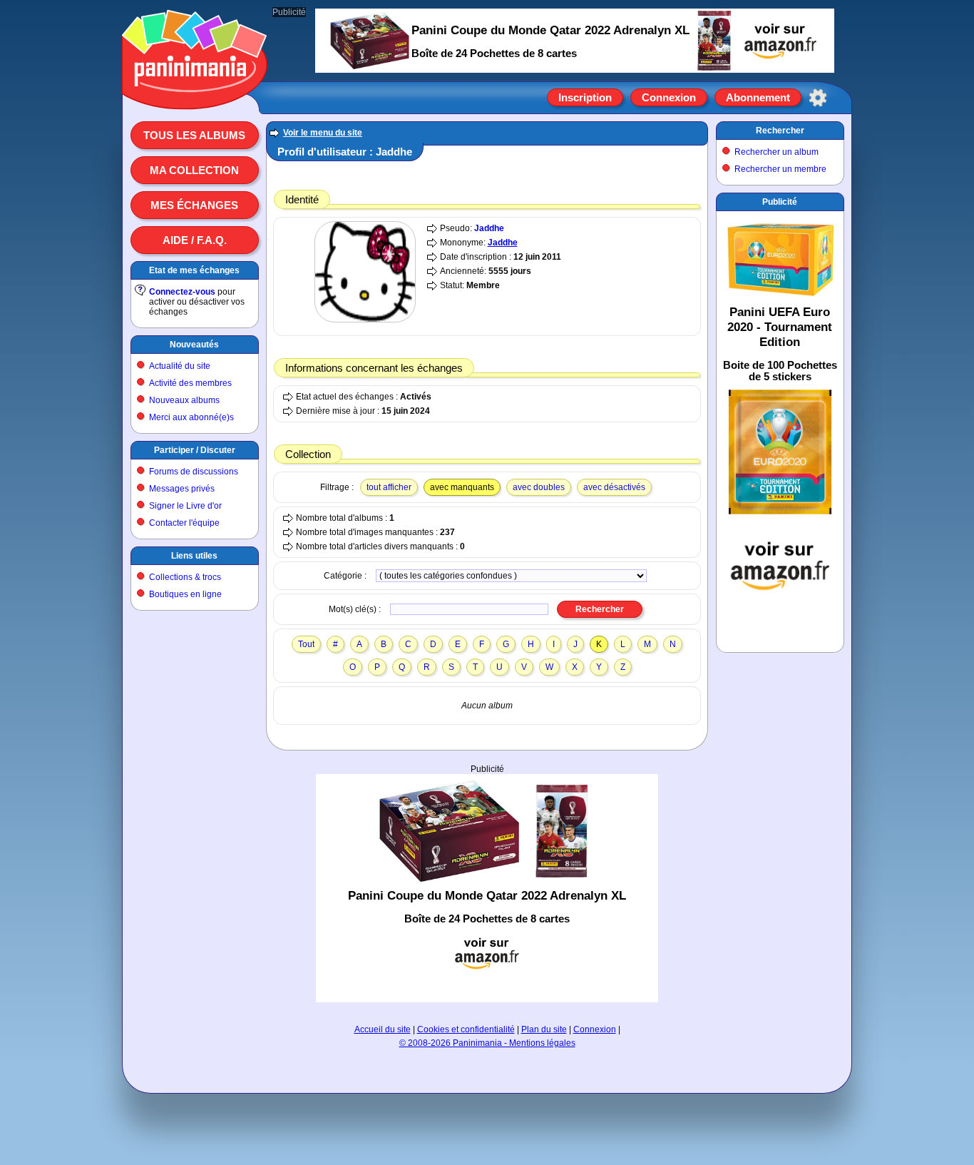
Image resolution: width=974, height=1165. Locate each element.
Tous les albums (194, 135)
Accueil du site (382, 1029)
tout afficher (388, 487)
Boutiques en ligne (185, 594)
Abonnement (758, 97)
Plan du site (544, 1029)
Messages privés (182, 489)
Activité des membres (190, 383)
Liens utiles (194, 556)
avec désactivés (614, 487)
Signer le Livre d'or (185, 506)
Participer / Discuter (194, 450)
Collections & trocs (185, 577)
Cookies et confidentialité (466, 1029)
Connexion (669, 97)
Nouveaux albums (184, 400)
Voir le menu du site (322, 133)
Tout (306, 644)
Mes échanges (194, 205)
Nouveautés (194, 345)
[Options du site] (818, 97)
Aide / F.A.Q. (195, 240)
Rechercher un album (776, 152)
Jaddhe (489, 228)
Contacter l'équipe (184, 523)
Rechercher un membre (780, 169)
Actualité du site (179, 366)
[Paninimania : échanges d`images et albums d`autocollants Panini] (194, 92)
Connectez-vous (182, 292)
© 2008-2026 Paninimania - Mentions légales (487, 1043)
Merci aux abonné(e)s (191, 417)
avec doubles (539, 487)
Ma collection (194, 170)
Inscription (585, 97)
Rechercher (780, 131)
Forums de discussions (193, 472)
